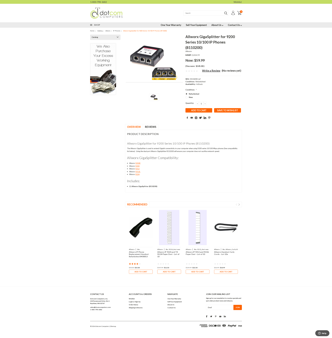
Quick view (140, 227)
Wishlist (238, 2)
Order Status (133, 305)
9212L (137, 172)
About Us (216, 25)
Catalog (100, 31)
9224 (137, 174)
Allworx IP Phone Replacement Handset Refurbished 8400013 (139, 254)
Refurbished (194, 94)
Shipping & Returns (136, 308)
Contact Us (234, 25)
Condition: (191, 90)
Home (92, 31)
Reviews (150, 126)
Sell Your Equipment (196, 25)
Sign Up (137, 302)
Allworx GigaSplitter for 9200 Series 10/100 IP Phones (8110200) (145, 31)
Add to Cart (140, 272)
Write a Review (211, 70)
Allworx (107, 31)
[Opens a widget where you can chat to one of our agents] (322, 333)
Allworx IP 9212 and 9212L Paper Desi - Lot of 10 (197, 253)
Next (239, 204)
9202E (137, 163)
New (191, 97)
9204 (137, 166)
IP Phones (116, 31)
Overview (134, 126)
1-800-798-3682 (98, 2)
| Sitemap (113, 326)
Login (131, 302)
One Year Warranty (171, 25)
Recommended (137, 204)
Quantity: (189, 103)
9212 (137, 169)
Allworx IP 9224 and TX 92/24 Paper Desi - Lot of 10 (168, 254)
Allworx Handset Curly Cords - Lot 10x (224, 253)
